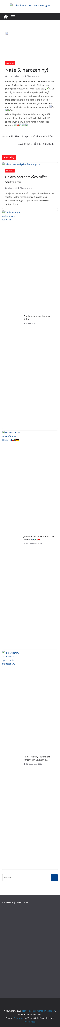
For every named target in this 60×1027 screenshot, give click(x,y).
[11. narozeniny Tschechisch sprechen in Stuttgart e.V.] (11, 760)
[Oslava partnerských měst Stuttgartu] (30, 164)
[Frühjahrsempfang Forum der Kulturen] (11, 319)
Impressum (7, 902)
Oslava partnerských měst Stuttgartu (26, 179)
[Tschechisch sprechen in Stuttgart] (5, 16)
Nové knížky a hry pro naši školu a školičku (29, 136)
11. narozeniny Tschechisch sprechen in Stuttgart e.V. (37, 758)
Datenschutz (22, 902)
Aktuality (10, 63)
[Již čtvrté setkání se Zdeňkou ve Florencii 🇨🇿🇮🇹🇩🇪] (11, 540)
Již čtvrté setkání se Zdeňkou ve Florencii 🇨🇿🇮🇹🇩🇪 (39, 538)
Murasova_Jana (33, 76)
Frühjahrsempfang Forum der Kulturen (38, 318)
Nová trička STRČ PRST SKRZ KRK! (35, 144)
